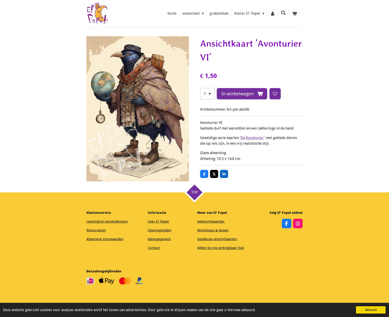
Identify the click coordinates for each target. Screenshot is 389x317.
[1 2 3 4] (207, 93)
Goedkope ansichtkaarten (217, 239)
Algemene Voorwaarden (104, 239)
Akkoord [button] (371, 310)
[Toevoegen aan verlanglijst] (275, 93)
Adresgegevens (159, 239)
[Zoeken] (283, 12)
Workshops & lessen (212, 230)
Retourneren (96, 230)
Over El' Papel (159, 221)
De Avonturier (252, 138)
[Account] (272, 13)
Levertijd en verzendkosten (107, 221)
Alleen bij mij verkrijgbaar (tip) (220, 248)
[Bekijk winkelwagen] (294, 13)
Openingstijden (159, 230)
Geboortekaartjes (211, 221)
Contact (154, 248)
